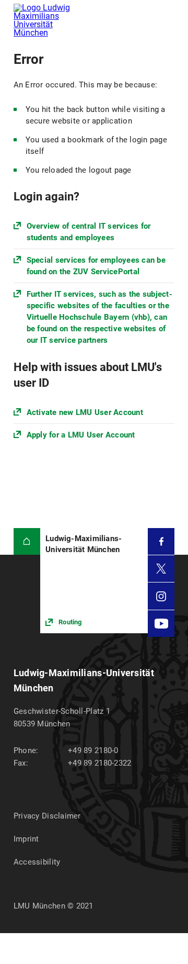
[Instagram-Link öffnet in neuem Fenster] (161, 595)
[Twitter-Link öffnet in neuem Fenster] (161, 568)
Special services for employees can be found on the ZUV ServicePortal (96, 265)
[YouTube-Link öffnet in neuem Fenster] (161, 623)
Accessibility (37, 862)
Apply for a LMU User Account (81, 435)
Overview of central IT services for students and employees (89, 231)
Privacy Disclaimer (47, 816)
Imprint (26, 839)
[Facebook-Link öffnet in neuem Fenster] (161, 541)
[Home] (27, 541)
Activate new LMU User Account (85, 412)
